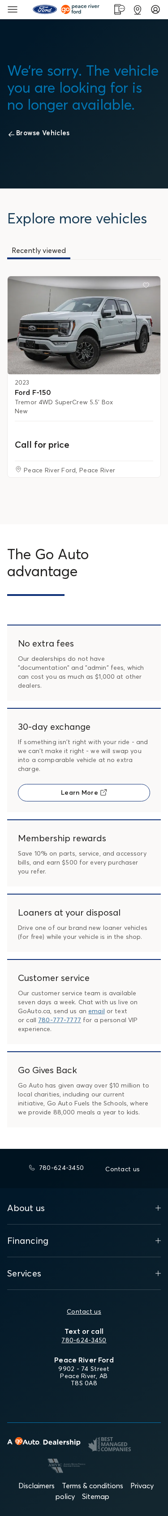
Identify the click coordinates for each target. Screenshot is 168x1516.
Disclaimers (36, 1485)
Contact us (84, 1311)
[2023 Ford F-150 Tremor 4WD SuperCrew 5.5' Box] (84, 325)
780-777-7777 (59, 1020)
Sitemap (95, 1496)
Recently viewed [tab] (39, 250)
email (96, 1011)
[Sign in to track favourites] (147, 287)
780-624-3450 (83, 1340)
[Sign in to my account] (155, 9)
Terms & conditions (92, 1485)
